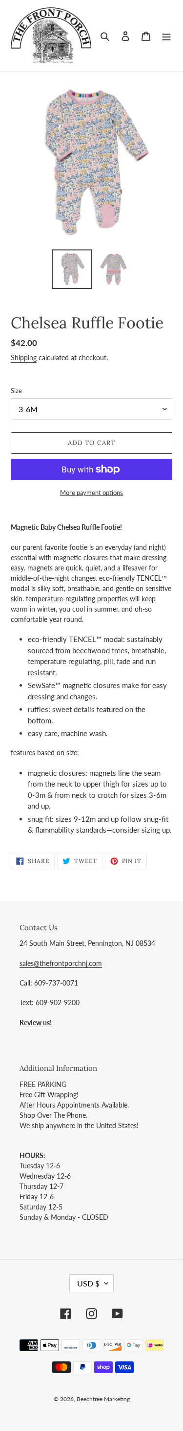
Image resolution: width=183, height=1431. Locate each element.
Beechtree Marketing (103, 1399)
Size (16, 391)
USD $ (88, 1283)
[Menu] (166, 35)
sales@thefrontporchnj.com (61, 963)
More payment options (91, 492)
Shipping (24, 357)
